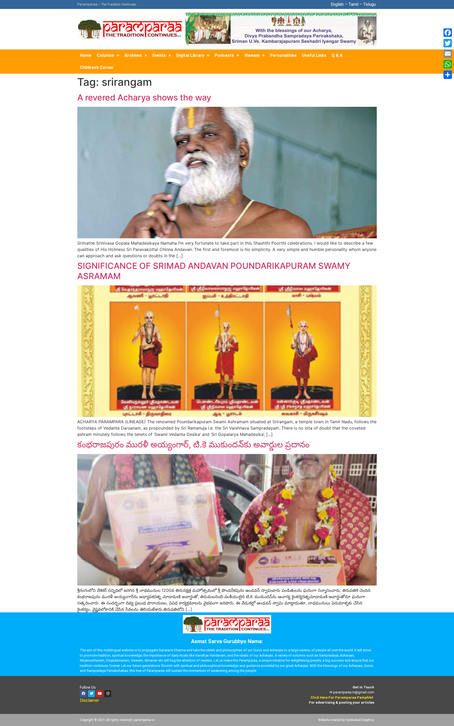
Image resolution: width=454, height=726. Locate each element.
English (337, 4)
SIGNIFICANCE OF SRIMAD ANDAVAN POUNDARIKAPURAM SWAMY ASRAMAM (213, 271)
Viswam (252, 55)
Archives (133, 55)
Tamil (353, 4)
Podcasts (224, 55)
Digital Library (190, 55)
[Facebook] (83, 693)
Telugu (370, 4)
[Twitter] (91, 693)
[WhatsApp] (447, 64)
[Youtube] (99, 693)
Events (159, 55)
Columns (105, 55)
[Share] (447, 74)
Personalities (283, 55)
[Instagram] (107, 693)
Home (85, 55)
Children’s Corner (97, 67)
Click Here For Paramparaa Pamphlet (342, 697)
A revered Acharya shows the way (144, 97)
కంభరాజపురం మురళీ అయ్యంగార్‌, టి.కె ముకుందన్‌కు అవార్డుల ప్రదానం (193, 444)
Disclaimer (90, 700)
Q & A (337, 55)
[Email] (447, 53)
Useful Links (314, 55)
